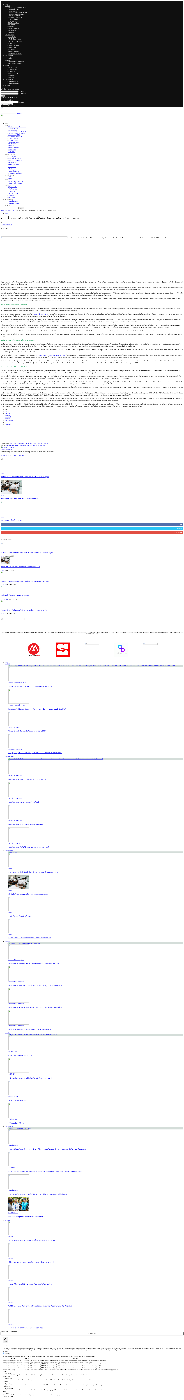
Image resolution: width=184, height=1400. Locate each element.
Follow (179, 528)
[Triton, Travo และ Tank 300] (18, 1094)
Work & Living (9, 55)
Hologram (7, 415)
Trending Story (9, 79)
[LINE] (18, 231)
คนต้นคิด (11, 26)
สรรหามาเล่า (12, 43)
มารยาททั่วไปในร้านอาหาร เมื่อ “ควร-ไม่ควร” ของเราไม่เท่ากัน (29, 938)
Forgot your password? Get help (9, 97)
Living (10, 58)
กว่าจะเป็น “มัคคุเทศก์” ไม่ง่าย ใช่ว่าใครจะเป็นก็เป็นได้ (26, 1217)
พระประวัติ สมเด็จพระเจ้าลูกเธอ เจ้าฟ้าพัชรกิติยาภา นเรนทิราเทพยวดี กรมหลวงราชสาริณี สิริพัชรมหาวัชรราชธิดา (47, 1149)
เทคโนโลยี (8, 417)
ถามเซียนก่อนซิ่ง (13, 21)
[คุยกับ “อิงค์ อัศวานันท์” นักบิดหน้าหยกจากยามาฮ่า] (18, 1322)
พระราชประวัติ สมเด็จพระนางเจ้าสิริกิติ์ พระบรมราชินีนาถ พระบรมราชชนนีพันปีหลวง (37, 1194)
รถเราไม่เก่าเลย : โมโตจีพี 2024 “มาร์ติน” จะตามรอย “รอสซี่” (29, 847)
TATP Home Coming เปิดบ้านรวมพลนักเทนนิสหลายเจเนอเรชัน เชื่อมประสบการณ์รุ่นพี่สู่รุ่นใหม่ (40, 1306)
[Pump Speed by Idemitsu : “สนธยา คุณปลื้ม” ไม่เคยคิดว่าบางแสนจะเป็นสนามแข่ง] (18, 747)
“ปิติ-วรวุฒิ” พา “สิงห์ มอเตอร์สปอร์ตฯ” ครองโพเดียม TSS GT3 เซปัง (24, 610)
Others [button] (4, 1391)
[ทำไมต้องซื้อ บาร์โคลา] (18, 1117)
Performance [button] (6, 1376)
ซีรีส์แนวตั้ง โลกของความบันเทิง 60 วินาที (15, 595)
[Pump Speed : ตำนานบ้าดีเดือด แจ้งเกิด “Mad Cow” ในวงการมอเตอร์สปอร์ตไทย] (18, 1002)
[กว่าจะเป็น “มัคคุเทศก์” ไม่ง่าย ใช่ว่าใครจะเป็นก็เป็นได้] (18, 1211)
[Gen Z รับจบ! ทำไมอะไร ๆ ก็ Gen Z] (11, 515)
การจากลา (8, 424)
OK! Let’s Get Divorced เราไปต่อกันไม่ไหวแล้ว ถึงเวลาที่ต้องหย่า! (30, 1078)
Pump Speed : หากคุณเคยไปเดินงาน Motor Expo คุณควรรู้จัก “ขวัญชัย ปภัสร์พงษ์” (35, 985)
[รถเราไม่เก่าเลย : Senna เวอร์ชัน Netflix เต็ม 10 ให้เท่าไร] (18, 774)
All (9, 665)
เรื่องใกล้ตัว (11, 49)
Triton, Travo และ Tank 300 (17, 1100)
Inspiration (7, 65)
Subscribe (179, 532)
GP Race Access (12, 11)
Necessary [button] (5, 1351)
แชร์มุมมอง (11, 78)
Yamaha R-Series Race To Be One (17, 12)
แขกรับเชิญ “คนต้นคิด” (15, 54)
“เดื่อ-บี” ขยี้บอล (13, 19)
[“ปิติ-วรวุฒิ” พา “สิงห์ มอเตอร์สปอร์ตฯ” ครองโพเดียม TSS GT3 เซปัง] (5, 606)
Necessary (7, 1353)
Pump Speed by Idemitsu (15, 17)
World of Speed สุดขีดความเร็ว (17, 8)
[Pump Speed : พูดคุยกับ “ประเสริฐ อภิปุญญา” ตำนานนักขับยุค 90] (18, 1024)
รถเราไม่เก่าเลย (13, 73)
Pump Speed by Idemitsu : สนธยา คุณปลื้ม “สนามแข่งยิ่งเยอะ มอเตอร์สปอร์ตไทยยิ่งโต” (37, 709)
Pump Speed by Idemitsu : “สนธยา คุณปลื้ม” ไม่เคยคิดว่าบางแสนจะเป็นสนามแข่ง (35, 753)
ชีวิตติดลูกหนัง (12, 69)
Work (9, 57)
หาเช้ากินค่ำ (12, 37)
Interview (7, 60)
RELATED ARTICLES (7, 455)
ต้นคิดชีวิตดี (11, 32)
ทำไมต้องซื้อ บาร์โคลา (16, 1123)
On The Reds (12, 24)
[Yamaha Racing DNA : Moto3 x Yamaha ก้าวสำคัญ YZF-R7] (18, 725)
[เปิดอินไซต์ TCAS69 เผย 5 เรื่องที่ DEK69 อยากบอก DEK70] (11, 493)
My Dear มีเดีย (12, 67)
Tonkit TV (7, 6)
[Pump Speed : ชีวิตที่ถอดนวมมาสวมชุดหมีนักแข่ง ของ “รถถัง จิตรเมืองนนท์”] (18, 958)
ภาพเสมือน (8, 413)
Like (181, 524)
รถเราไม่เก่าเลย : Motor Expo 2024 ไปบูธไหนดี (23, 802)
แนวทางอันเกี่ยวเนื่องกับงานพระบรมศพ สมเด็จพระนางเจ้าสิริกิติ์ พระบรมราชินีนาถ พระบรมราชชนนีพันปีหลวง (45, 1172)
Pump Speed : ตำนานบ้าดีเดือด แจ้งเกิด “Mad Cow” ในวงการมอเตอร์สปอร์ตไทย (35, 1007)
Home (6, 4)
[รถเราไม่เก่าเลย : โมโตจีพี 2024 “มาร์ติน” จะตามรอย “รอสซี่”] (18, 841)
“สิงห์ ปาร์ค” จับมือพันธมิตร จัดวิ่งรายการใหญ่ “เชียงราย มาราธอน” (29, 443)
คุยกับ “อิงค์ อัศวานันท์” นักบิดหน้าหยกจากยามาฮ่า (25, 1328)
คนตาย (7, 411)
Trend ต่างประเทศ (13, 83)
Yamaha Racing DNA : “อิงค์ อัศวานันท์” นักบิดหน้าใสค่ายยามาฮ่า (30, 686)
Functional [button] (5, 1371)
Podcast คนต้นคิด (9, 35)
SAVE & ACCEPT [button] (8, 1396)
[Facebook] (4, 231)
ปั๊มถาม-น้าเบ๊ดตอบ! (14, 28)
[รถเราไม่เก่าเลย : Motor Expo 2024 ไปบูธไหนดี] (18, 796)
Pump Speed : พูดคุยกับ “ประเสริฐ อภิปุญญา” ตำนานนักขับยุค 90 (29, 1029)
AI (5, 422)
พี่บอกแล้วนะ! (12, 47)
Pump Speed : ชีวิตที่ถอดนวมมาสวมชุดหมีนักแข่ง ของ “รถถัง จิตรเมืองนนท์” (33, 963)
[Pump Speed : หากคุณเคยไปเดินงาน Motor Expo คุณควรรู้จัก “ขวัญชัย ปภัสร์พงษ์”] (18, 980)
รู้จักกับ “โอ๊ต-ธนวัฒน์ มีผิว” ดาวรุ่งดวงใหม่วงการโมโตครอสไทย (30, 1284)
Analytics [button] (5, 1381)
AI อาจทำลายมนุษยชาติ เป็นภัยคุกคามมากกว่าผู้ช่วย (51, 355)
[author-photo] (7, 447)
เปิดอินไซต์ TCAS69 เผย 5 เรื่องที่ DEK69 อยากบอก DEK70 (19, 498)
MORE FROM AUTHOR (20, 455)
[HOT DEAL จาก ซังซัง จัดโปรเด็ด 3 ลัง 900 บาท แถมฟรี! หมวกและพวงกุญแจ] (11, 471)
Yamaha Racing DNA (14, 15)
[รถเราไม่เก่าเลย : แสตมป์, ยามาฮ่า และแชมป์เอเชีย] (18, 819)
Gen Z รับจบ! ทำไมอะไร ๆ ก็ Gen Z (12, 520)
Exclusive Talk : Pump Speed (16, 61)
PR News (7, 85)
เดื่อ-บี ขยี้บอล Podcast (14, 39)
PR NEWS (4, 584)
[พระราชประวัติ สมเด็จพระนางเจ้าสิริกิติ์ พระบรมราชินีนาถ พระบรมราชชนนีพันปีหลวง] (18, 1188)
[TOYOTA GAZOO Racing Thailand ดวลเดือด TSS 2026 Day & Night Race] (5, 577)
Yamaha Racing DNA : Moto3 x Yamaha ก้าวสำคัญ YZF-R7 (27, 731)
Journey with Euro (13, 9)
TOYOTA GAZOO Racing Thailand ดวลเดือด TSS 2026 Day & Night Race (25, 581)
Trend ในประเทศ (13, 81)
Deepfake (7, 418)
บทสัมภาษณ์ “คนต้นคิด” (15, 63)
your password (22, 93)
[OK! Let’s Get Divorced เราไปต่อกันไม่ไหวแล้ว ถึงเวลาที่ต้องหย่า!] (18, 1072)
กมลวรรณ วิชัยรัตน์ (6, 225)
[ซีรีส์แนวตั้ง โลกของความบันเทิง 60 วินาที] (5, 591)
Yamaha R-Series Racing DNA (16, 14)
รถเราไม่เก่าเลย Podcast (15, 41)
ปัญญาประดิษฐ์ (9, 420)
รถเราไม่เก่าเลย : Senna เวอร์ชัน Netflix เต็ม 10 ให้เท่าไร (27, 780)
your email (21, 102)
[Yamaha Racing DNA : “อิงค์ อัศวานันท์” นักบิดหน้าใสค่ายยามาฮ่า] (18, 680)
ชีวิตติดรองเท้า (12, 71)
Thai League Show (13, 23)
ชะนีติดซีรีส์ (11, 75)
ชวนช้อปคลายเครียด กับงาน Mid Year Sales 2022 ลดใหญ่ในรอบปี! (26, 445)
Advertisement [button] (7, 1386)
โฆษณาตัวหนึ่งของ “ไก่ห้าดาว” (41, 314)
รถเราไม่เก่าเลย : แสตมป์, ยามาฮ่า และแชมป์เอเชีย (25, 825)
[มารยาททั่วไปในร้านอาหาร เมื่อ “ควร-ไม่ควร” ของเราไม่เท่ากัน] (18, 932)
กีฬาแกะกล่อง (12, 30)
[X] (11, 231)
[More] (24, 231)
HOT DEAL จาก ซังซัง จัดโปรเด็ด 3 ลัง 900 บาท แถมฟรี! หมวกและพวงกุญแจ (25, 477)
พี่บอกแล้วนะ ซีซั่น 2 (14, 45)
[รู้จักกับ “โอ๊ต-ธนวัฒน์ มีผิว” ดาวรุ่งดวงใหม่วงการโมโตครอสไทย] (18, 1279)
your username (22, 91)
